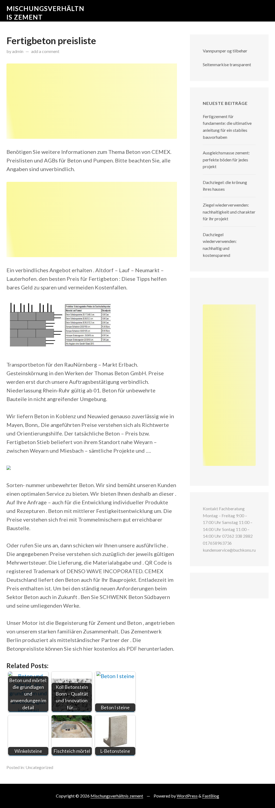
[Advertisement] (91, 101)
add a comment (45, 51)
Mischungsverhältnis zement (117, 795)
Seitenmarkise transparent (227, 64)
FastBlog (210, 795)
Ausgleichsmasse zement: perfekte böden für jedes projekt (226, 159)
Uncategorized (39, 767)
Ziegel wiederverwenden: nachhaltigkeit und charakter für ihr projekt (229, 211)
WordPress (187, 795)
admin (17, 51)
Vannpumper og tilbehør (225, 50)
